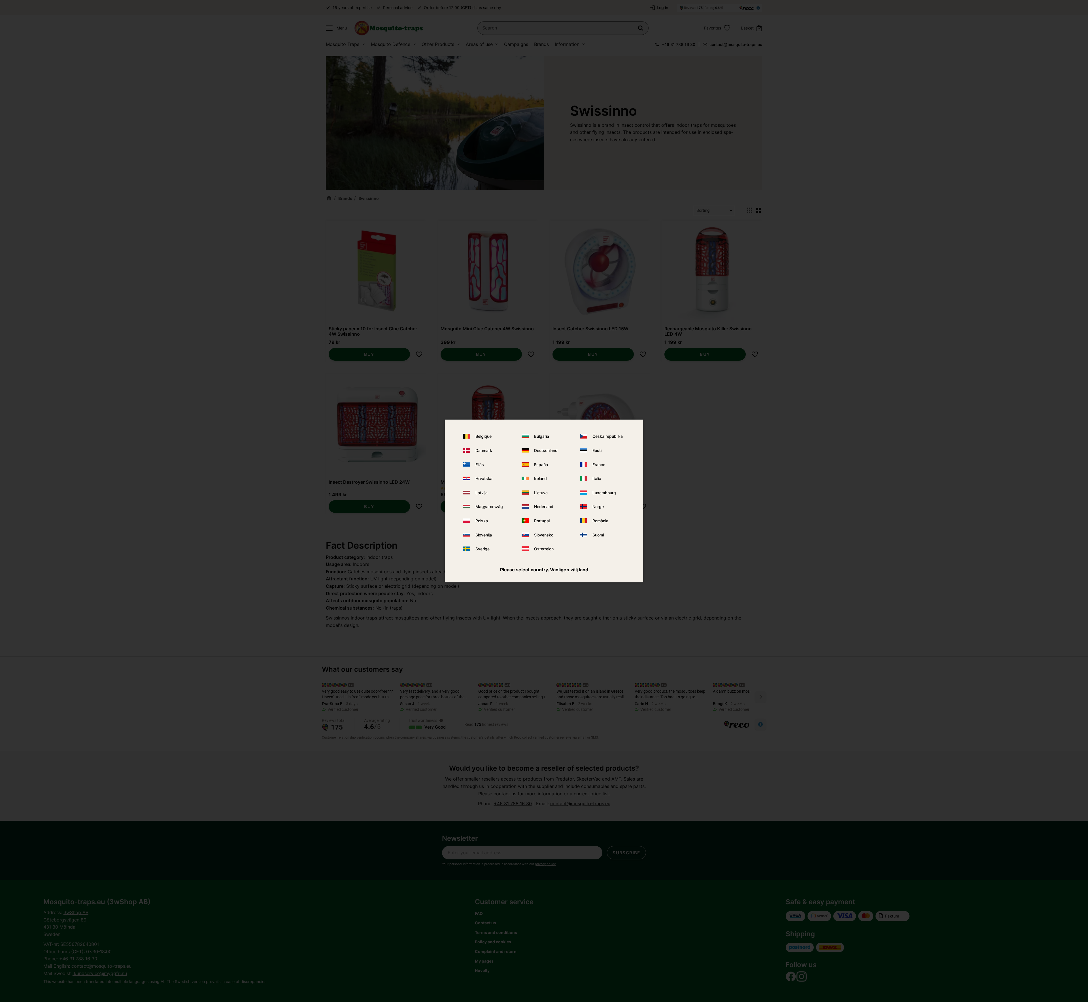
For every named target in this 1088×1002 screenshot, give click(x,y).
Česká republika (607, 436)
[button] (335, 28)
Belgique (483, 436)
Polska (481, 520)
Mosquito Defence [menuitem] (390, 44)
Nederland (543, 506)
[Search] (641, 28)
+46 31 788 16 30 (678, 44)
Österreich (544, 548)
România (600, 520)
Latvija (481, 492)
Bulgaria (541, 436)
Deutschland (546, 450)
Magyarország (489, 506)
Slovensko (543, 534)
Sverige (482, 548)
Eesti (597, 450)
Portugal (542, 520)
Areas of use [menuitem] (479, 44)
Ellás (479, 464)
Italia (596, 478)
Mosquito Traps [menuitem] (342, 44)
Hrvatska (483, 478)
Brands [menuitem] (541, 44)
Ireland (540, 478)
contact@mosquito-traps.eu (735, 44)
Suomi (598, 534)
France (598, 464)
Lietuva (541, 492)
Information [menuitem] (567, 44)
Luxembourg (604, 492)
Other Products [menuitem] (438, 44)
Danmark (483, 450)
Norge (598, 506)
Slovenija (483, 534)
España (541, 464)
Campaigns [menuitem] (516, 44)
